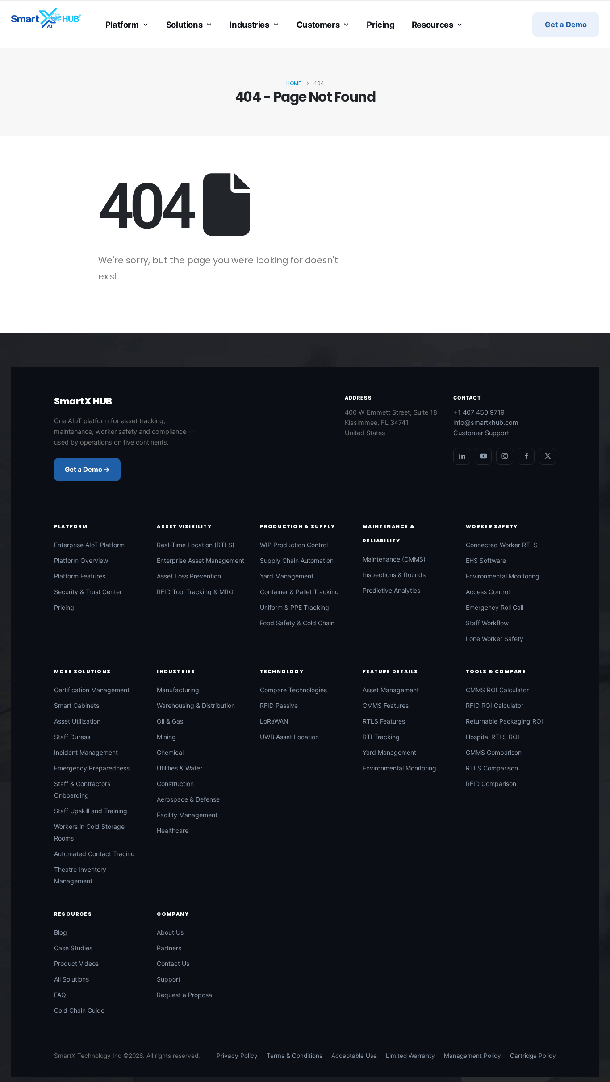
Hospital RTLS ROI (492, 737)
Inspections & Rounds (394, 574)
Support (168, 979)
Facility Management (187, 815)
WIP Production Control (294, 545)
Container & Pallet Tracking (299, 591)
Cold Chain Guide (79, 1010)
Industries (249, 24)
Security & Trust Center (88, 591)
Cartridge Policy (533, 1055)
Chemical (170, 752)
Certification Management (92, 690)
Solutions (184, 24)
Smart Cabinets (76, 705)
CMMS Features (386, 705)
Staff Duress (72, 737)
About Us (170, 932)
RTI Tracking (381, 737)
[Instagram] (504, 456)
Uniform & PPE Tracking (294, 607)
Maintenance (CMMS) (394, 559)
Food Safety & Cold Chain (297, 623)
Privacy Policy (237, 1055)
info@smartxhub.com (485, 423)
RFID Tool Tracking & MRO (195, 591)
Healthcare (172, 830)
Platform (122, 24)
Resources (432, 24)
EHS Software (486, 560)
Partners (169, 948)
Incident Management (86, 752)
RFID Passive (279, 705)
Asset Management (391, 690)
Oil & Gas (170, 721)
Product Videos (76, 963)
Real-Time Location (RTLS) (195, 545)
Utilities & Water (179, 768)
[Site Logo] (46, 18)
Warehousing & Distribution (196, 705)
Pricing (380, 24)
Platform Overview (81, 560)
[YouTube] (483, 456)
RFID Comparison (491, 783)
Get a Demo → (87, 469)
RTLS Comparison (492, 768)
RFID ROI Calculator (494, 705)
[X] (547, 456)
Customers (318, 24)
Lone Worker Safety (494, 638)
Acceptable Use (354, 1055)
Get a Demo (566, 24)
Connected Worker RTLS (502, 545)
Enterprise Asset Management (200, 560)
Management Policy (472, 1055)
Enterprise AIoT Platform (89, 545)
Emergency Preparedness (92, 768)
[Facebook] (526, 456)
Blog (60, 932)
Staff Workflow (487, 623)
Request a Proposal (185, 995)
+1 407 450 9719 (479, 412)
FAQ (60, 995)
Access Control (488, 591)
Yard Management (286, 576)
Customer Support (481, 433)
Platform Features (79, 576)
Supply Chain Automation (297, 560)
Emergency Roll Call (494, 607)
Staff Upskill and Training (90, 811)
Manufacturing (178, 690)
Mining (166, 737)
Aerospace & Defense (188, 799)
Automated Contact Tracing (94, 853)
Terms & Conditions (294, 1055)
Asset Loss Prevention (189, 576)
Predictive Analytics (391, 590)
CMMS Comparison (494, 752)
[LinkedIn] (461, 456)
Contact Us (173, 963)
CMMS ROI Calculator (497, 690)
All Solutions (71, 979)
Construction (175, 783)
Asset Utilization (77, 721)
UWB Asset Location (289, 737)
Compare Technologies (293, 690)
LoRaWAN (274, 721)
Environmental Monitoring (502, 576)
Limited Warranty (410, 1055)
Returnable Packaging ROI (504, 721)
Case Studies (73, 948)
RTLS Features (384, 721)
